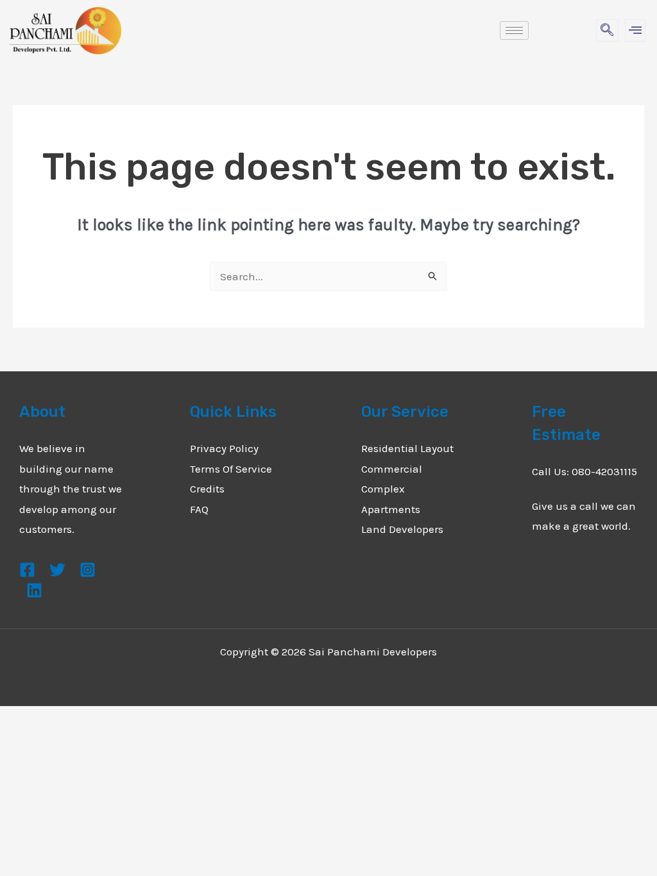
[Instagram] (88, 570)
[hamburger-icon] (514, 30)
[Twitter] (57, 570)
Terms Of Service (231, 468)
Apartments (390, 509)
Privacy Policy (224, 448)
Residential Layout (407, 448)
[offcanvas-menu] (635, 30)
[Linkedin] (34, 590)
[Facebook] (27, 570)
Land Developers (402, 529)
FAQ (199, 509)
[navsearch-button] (607, 30)
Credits (207, 488)
